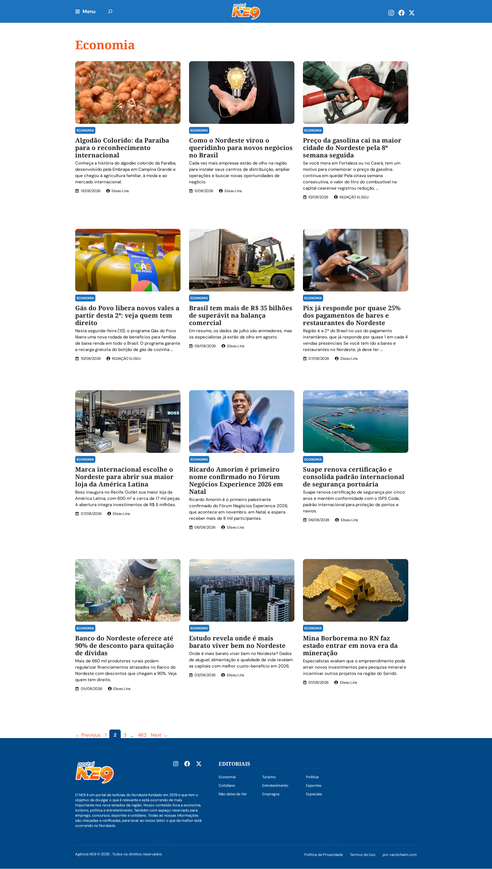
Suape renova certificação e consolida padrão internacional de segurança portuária (353, 476)
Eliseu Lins (120, 190)
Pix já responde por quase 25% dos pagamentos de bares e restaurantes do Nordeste (352, 315)
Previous (88, 735)
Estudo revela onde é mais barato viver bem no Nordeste (237, 642)
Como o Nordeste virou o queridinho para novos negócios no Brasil (241, 147)
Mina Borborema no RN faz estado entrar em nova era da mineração (350, 645)
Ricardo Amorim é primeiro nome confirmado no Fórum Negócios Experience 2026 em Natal (236, 480)
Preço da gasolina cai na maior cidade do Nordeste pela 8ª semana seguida (352, 147)
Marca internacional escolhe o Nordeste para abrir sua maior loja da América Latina (124, 476)
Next (159, 735)
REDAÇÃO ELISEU (354, 197)
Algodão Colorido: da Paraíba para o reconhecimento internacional (122, 147)
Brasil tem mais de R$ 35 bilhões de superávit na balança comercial (240, 315)
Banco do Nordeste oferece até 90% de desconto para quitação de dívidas (124, 645)
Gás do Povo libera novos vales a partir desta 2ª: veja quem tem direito (127, 315)
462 (143, 735)
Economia (85, 130)
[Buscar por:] (110, 11)
